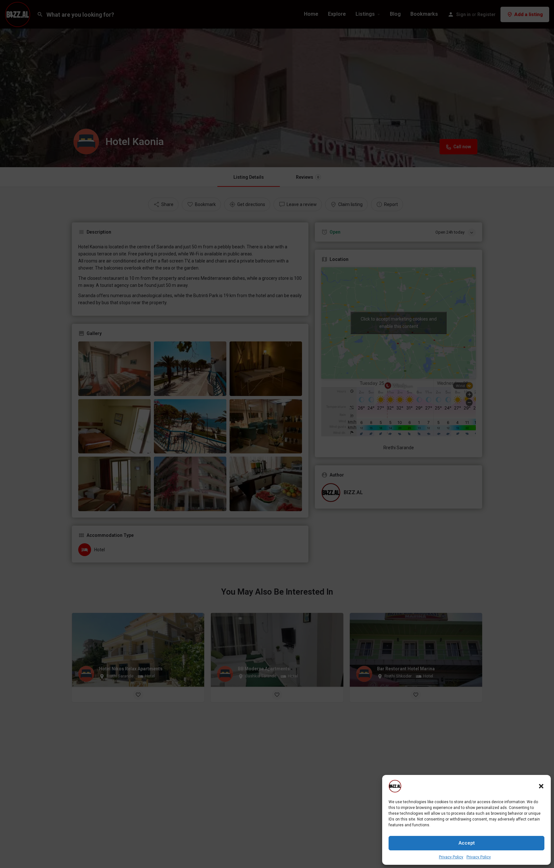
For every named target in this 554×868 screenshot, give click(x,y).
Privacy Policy (451, 857)
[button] (541, 786)
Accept (466, 843)
